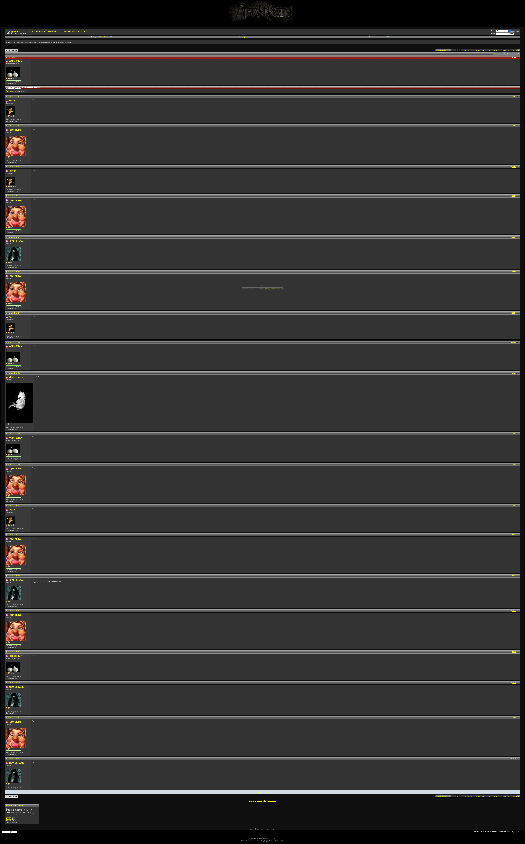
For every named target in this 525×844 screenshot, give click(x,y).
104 (468, 50)
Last (515, 50)
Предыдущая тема (255, 801)
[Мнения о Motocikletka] (12, 424)
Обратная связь (465, 832)
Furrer (12, 100)
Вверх (520, 832)
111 (494, 50)
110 (490, 50)
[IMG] (8, 820)
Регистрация (244, 37)
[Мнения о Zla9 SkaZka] (12, 262)
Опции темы (498, 54)
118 (501, 50)
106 (475, 50)
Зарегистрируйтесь (13, 88)
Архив (514, 832)
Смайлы (9, 819)
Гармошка (15, 129)
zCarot (282, 840)
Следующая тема (270, 801)
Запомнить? (515, 31)
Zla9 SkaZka (16, 241)
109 (486, 50)
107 (479, 50)
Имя (492, 31)
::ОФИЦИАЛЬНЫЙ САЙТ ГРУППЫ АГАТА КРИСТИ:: (492, 832)
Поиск (493, 37)
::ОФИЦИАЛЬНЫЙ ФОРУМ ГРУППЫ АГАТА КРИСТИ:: (27, 31)
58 (462, 50)
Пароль (493, 33)
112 (497, 50)
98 (465, 50)
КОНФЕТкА (15, 61)
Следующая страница (262, 792)
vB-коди (8, 817)
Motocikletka (16, 377)
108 (262, 286)
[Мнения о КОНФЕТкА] (13, 78)
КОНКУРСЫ (85, 31)
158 (504, 50)
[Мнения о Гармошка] (12, 157)
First (454, 50)
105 (472, 50)
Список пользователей (378, 37)
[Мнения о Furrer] (15, 116)
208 (508, 50)
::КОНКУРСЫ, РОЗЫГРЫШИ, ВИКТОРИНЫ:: (63, 31)
